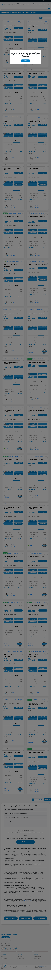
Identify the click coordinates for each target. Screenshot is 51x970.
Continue (25, 60)
